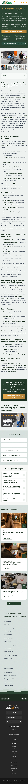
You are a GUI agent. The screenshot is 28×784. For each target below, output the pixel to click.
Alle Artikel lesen (14, 603)
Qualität (14, 739)
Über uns (14, 729)
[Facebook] (2, 699)
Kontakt (14, 771)
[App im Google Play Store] (25, 699)
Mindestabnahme (14, 734)
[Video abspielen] (14, 420)
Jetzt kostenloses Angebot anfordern (14, 396)
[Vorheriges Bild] (3, 57)
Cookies (19, 782)
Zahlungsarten (14, 737)
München (14, 749)
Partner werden (11, 717)
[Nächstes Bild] (24, 57)
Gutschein (9, 722)
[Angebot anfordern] (14, 2)
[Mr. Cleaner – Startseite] (14, 706)
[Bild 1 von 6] (4, 67)
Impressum (22, 780)
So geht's (14, 732)
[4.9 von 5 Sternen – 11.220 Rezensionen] (23, 2)
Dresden (14, 756)
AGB (4, 780)
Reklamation (14, 768)
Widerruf (9, 780)
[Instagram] (5, 699)
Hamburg (14, 751)
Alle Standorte (14, 759)
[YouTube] (8, 699)
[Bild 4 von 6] (21, 67)
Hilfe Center (14, 765)
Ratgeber (14, 773)
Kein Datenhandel (11, 782)
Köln (14, 754)
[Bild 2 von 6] (10, 67)
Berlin (14, 746)
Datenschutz (15, 780)
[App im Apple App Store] (22, 699)
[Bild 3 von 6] (16, 67)
